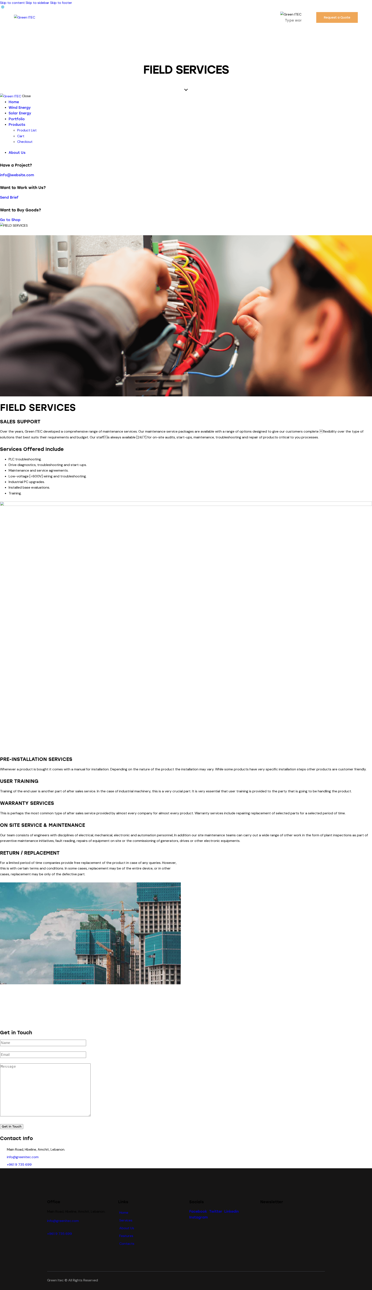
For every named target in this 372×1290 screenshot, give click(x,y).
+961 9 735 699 (19, 1164)
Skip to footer (61, 2)
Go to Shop (10, 220)
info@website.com (17, 175)
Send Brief (9, 197)
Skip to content (12, 2)
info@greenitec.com (23, 1157)
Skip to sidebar (37, 2)
